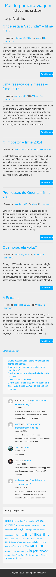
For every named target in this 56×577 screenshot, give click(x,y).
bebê (8, 520)
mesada (42, 542)
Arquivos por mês (16, 510)
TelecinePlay (10, 558)
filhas (22, 535)
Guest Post (25, 539)
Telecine (44, 555)
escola (42, 530)
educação (19, 529)
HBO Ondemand (10, 542)
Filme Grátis (10, 539)
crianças (11, 525)
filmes (18, 539)
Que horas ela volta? (20, 247)
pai (41, 546)
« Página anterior (10, 351)
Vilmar (39, 38)
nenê (26, 546)
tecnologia (35, 555)
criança (39, 521)
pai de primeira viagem (14, 551)
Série (28, 555)
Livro (24, 542)
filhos (36, 534)
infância (19, 542)
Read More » (47, 75)
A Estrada (11, 298)
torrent (19, 558)
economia (9, 530)
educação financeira (32, 530)
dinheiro (35, 525)
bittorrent (15, 521)
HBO (33, 539)
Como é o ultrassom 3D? (19, 380)
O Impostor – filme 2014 (22, 142)
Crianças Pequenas (24, 525)
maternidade (32, 542)
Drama (43, 525)
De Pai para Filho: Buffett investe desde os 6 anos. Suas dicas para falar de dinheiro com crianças (28, 386)
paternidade (40, 551)
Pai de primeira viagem (28, 5)
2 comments (44, 204)
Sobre (27, 447)
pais (28, 551)
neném (20, 546)
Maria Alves (20, 480)
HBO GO (39, 539)
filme (45, 534)
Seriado (8, 555)
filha (16, 534)
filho (28, 534)
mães (13, 546)
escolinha (9, 535)
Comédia (23, 521)
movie (7, 546)
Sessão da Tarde (18, 555)
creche (31, 521)
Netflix (34, 546)
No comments (44, 149)
